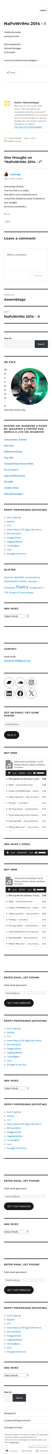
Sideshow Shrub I (13, 451)
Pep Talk (8, 457)
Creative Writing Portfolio (17, 1420)
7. (23, 815)
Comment (37, 275)
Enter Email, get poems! (22, 977)
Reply (7, 221)
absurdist (19, 577)
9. (23, 827)
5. (17, 803)
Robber (11, 521)
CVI (9, 525)
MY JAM (8, 481)
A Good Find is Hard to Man (18, 463)
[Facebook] (20, 693)
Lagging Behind (14, 541)
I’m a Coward (11, 469)
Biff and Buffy (14, 533)
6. (23, 809)
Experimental (11, 581)
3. (23, 791)
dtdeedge (15, 174)
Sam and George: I (13, 493)
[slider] (41, 772)
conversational (32, 577)
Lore (9, 549)
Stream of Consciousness (21, 592)
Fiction (23, 581)
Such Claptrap (14, 517)
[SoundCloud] (20, 682)
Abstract (8, 577)
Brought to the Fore (16, 553)
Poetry (18, 141)
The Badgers (13, 545)
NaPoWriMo (9, 141)
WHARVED (10, 1413)
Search (7, 338)
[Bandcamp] (9, 682)
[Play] (9, 773)
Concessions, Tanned (15, 439)
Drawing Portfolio (13, 1427)
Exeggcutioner (14, 537)
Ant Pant (8, 445)
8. (22, 821)
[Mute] (34, 773)
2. (19, 785)
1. (23, 779)
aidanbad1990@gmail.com (17, 660)
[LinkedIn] (9, 693)
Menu (43, 10)
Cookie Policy (14, 1442)
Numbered (9, 587)
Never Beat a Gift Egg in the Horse (24, 529)
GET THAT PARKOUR (18, 1002)
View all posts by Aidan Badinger (28, 127)
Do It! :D (11, 735)
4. (23, 797)
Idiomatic (33, 581)
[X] (31, 693)
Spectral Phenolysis (14, 475)
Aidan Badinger (15, 138)
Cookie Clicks (11, 487)
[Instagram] (31, 682)
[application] (26, 773)
